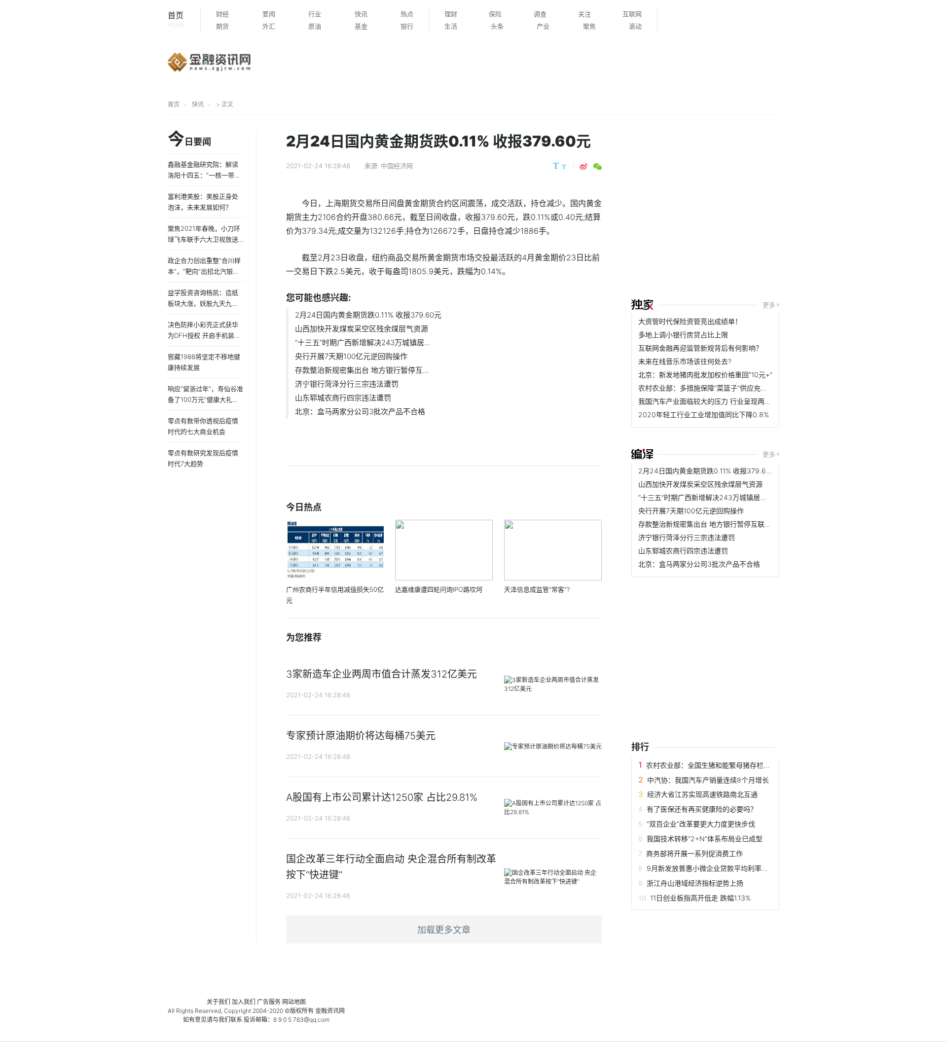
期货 (222, 26)
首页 (176, 19)
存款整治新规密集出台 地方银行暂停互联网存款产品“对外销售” (735, 524)
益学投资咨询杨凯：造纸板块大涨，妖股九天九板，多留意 (203, 303)
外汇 (268, 26)
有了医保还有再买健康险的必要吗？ (702, 809)
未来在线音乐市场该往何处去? (684, 361)
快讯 (361, 14)
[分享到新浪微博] (583, 166)
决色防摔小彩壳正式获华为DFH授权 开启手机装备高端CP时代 (204, 335)
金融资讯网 (330, 1010)
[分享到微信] (597, 166)
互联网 (632, 14)
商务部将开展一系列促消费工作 (694, 853)
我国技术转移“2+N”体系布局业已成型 (705, 838)
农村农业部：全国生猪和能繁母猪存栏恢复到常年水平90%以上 (743, 765)
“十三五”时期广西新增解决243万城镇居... (362, 342)
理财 (450, 14)
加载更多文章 (444, 930)
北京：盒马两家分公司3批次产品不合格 (360, 411)
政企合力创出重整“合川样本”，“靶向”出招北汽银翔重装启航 (204, 271)
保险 (495, 14)
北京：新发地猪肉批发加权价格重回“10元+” (705, 374)
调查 (540, 14)
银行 (407, 26)
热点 (407, 14)
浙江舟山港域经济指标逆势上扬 (695, 883)
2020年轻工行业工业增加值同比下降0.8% (703, 414)
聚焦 (589, 26)
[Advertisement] (789, 208)
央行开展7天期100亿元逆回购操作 (351, 356)
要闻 (268, 14)
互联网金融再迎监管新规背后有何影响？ (700, 348)
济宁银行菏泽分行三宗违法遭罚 (347, 384)
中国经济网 (397, 166)
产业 (543, 26)
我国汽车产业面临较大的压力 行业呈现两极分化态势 (718, 401)
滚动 (635, 26)
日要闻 (189, 139)
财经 (222, 14)
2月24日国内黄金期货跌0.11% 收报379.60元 (368, 315)
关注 (584, 14)
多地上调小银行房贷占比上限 (683, 334)
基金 (361, 26)
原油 (314, 26)
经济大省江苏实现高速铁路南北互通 (702, 794)
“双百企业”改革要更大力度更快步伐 (701, 824)
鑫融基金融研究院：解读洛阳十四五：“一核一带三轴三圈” (204, 175)
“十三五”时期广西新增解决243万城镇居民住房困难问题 (723, 497)
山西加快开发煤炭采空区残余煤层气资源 (361, 328)
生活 (450, 26)
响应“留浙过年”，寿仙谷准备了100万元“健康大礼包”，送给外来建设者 (205, 399)
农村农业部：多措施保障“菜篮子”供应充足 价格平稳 (717, 388)
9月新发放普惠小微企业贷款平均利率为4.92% (718, 868)
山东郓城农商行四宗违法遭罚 (343, 397)
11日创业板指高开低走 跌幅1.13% (700, 898)
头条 (497, 26)
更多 (769, 305)
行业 (314, 14)
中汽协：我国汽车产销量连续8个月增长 (708, 780)
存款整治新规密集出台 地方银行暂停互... (362, 370)
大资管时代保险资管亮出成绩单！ (690, 321)
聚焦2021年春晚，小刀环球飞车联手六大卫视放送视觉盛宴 (204, 239)
